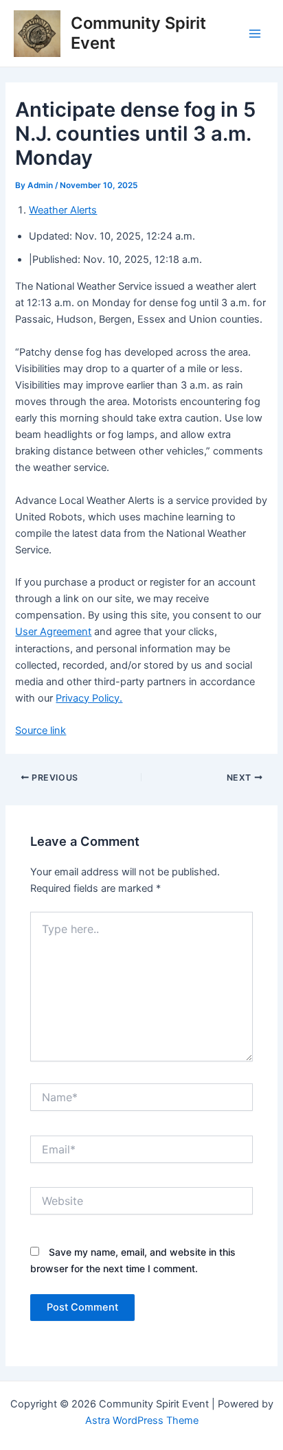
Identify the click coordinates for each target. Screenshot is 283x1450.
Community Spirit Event (138, 32)
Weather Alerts (63, 210)
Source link (40, 730)
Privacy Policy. (89, 698)
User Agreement (53, 631)
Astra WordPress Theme (142, 1420)
